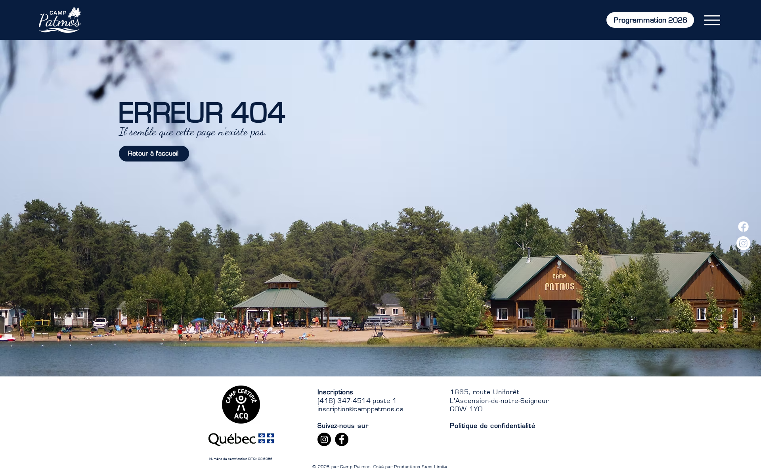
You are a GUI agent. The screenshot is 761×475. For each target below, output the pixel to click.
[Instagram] (743, 243)
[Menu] (712, 20)
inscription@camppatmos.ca (360, 409)
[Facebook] (743, 227)
